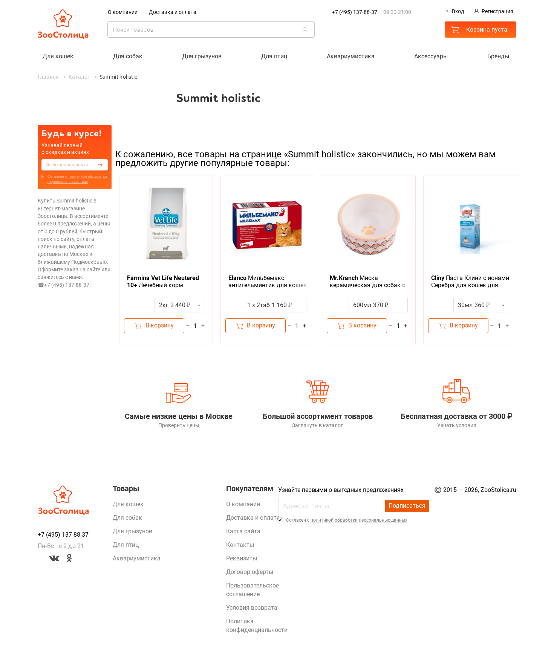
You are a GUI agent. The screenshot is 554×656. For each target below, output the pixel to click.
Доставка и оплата (172, 12)
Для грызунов (202, 56)
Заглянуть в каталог (317, 425)
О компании (123, 12)
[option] (166, 259)
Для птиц (274, 56)
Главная (48, 77)
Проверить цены (178, 425)
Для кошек (58, 56)
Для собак (127, 56)
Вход (458, 11)
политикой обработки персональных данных (359, 520)
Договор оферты (249, 571)
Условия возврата (251, 607)
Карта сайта (243, 531)
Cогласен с (77, 179)
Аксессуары (431, 56)
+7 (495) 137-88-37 (354, 12)
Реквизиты (241, 558)
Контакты (240, 544)
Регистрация (497, 11)
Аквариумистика (351, 56)
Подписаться (407, 505)
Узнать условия (456, 425)
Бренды (498, 56)
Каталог (79, 77)
